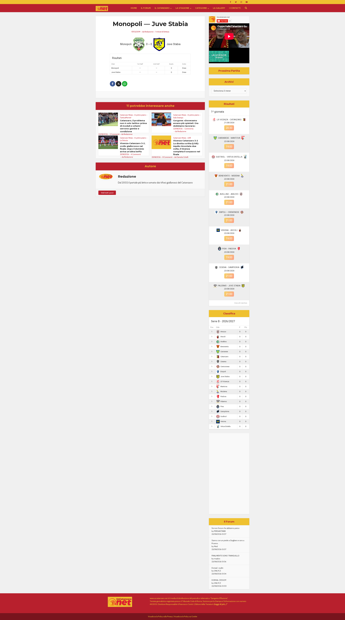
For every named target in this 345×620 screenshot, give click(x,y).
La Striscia (124, 140)
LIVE (189, 138)
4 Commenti (136, 154)
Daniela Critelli (182, 157)
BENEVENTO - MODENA (229, 176)
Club (217, 327)
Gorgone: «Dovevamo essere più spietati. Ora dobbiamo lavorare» (185, 123)
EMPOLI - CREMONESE (229, 212)
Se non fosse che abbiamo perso (225, 528)
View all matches (240, 303)
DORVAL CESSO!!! (219, 580)
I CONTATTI (235, 8)
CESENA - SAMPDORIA (229, 267)
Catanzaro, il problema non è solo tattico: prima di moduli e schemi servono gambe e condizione (133, 126)
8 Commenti (167, 157)
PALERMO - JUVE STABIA (229, 285)
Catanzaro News (126, 115)
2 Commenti (114, 134)
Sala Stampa (178, 118)
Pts (245, 327)
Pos (211, 327)
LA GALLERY (219, 8)
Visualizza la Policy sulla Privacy (160, 616)
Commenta (188, 129)
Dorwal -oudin (217, 568)
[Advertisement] (229, 473)
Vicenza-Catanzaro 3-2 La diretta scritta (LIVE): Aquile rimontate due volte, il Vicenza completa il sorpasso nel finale (186, 147)
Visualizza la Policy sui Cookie (185, 616)
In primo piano (140, 115)
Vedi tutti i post (107, 193)
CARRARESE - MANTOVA (229, 138)
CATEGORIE (201, 8)
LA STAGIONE (182, 8)
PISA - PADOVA (229, 248)
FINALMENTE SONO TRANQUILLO (225, 555)
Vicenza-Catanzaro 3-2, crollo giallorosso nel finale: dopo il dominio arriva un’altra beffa (132, 147)
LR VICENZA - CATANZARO (229, 119)
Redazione (149, 31)
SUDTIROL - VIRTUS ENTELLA (229, 157)
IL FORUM (146, 8)
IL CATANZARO (162, 8)
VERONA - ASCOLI (229, 230)
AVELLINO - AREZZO (229, 194)
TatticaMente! (125, 118)
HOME (134, 8)
